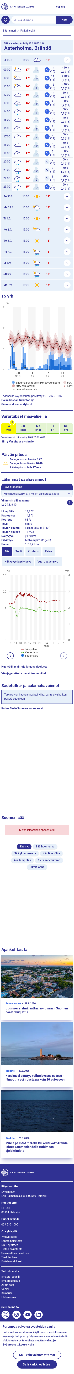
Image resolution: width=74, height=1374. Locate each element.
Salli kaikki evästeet (37, 1364)
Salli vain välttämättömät (37, 1355)
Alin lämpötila (22, 860)
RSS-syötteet (9, 1245)
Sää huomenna (45, 846)
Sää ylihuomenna (25, 853)
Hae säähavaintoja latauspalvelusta (24, 666)
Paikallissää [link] (27, 30)
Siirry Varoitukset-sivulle (17, 441)
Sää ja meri (9, 30)
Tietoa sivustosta (11, 1249)
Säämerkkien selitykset (16, 404)
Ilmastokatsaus (10, 1280)
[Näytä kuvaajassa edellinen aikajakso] (10, 655)
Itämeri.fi (6, 1293)
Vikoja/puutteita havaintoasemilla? (23, 673)
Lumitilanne (37, 867)
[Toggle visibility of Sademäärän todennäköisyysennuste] (36, 382)
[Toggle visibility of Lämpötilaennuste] (24, 389)
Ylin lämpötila (51, 853)
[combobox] (36, 20)
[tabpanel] (37, 613)
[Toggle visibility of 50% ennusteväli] (23, 386)
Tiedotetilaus (9, 1257)
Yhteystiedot (9, 1236)
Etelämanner (8, 1297)
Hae (64, 19)
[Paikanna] (5, 20)
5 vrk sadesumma (49, 860)
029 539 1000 (9, 1224)
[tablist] (37, 556)
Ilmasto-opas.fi (10, 1276)
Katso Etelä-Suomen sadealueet (22, 708)
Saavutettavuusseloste (15, 1253)
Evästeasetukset (11, 1261)
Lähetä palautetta (11, 1241)
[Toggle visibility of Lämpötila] (29, 649)
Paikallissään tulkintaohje (17, 400)
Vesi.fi (5, 1289)
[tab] (7, 551)
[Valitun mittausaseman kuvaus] (70, 502)
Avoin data (7, 1285)
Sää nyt (24, 846)
